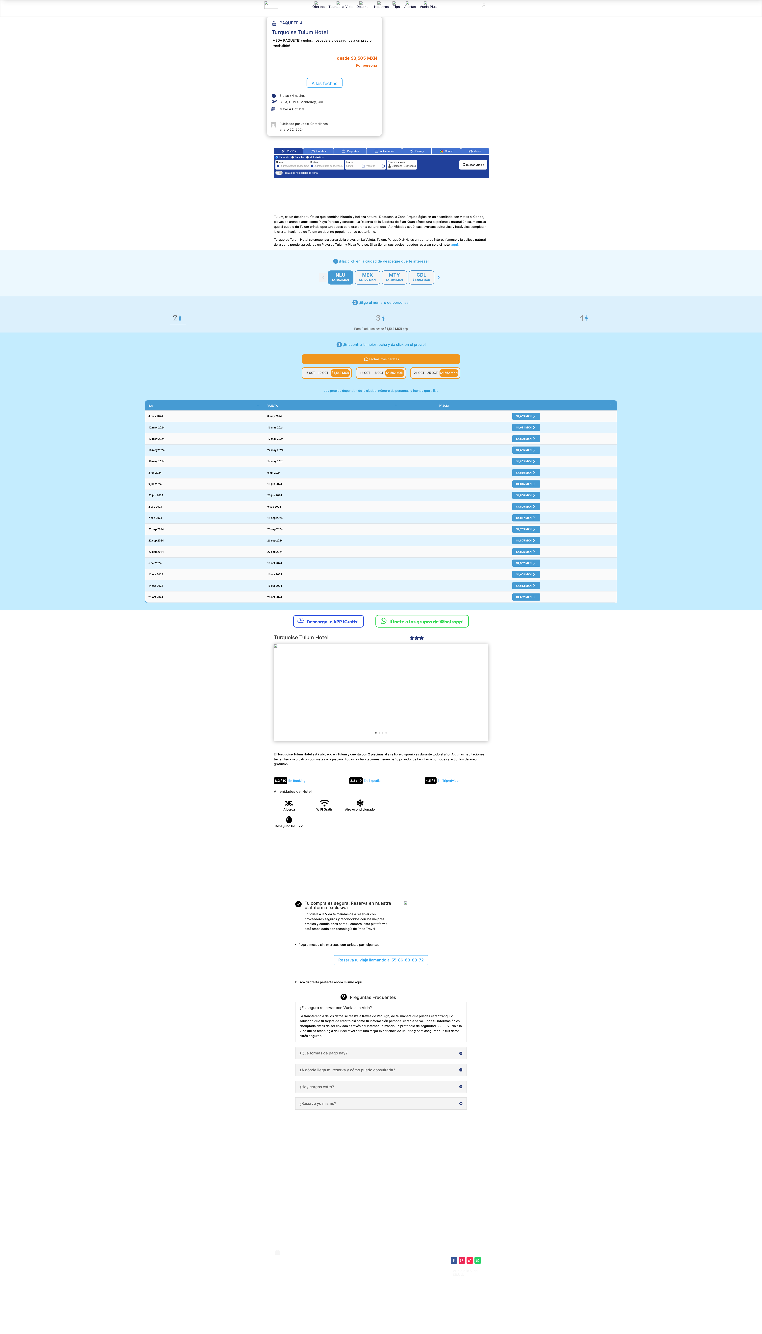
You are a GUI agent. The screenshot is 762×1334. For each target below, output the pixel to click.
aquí (404, 1282)
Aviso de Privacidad (387, 1296)
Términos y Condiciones (390, 1292)
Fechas (349, 162)
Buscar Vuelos (475, 164)
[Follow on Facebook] (454, 1260)
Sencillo (299, 157)
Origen (279, 162)
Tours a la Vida (340, 7)
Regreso (370, 162)
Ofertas (318, 7)
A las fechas (325, 83)
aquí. (454, 244)
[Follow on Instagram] (462, 1260)
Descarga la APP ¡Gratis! (328, 620)
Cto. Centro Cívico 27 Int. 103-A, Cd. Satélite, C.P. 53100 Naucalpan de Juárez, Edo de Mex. (420, 1318)
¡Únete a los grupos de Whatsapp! (422, 620)
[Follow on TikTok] (470, 1260)
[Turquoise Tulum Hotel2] (381, 692)
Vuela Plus (428, 7)
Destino (314, 162)
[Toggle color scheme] (438, 277)
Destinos (363, 7)
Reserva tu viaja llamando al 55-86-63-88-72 (381, 960)
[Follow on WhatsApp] (477, 1260)
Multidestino (316, 157)
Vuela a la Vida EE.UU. (465, 1272)
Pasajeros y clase (396, 162)
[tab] (340, 277)
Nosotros (381, 7)
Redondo (284, 157)
